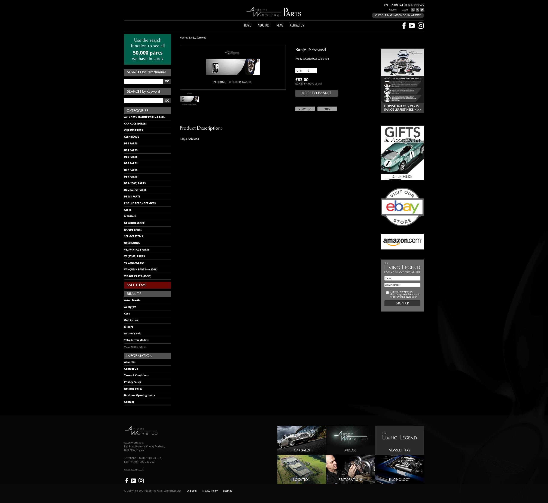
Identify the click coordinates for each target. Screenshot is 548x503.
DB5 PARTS (130, 156)
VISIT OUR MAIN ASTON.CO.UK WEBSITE (398, 15)
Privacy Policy (132, 382)
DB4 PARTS (130, 150)
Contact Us (131, 368)
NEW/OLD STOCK (134, 223)
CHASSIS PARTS (133, 130)
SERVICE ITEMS (133, 236)
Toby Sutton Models (136, 340)
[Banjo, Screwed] (233, 67)
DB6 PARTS (130, 163)
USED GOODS (132, 243)
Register (393, 9)
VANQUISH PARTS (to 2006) (140, 269)
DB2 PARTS (130, 143)
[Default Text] (417, 10)
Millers (128, 326)
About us (264, 25)
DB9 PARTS (130, 176)
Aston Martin (132, 300)
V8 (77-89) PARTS (134, 256)
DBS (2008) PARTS (135, 183)
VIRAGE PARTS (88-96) (137, 276)
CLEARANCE (131, 136)
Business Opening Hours (139, 395)
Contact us (297, 25)
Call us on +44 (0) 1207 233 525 (404, 5)
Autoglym (130, 307)
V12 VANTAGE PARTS (136, 249)
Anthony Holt (132, 333)
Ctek (127, 313)
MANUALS (130, 216)
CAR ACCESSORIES (135, 123)
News (280, 25)
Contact (129, 402)
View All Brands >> (135, 347)
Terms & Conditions (136, 375)
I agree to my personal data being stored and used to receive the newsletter (404, 294)
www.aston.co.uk (134, 469)
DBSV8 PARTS (132, 196)
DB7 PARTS (130, 170)
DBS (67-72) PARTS (135, 189)
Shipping (192, 491)
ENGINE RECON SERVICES (140, 203)
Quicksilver (131, 320)
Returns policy (133, 388)
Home (247, 25)
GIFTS (127, 209)
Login (405, 9)
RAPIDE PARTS (133, 229)
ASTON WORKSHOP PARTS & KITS (144, 117)
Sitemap (227, 491)
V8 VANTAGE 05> (134, 262)
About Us (130, 362)
